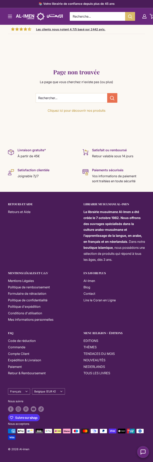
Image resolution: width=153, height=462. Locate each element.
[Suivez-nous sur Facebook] (11, 409)
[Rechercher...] (112, 98)
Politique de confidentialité (27, 300)
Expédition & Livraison (24, 360)
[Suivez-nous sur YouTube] (33, 409)
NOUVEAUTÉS (94, 360)
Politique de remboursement (29, 287)
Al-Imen (89, 281)
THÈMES (90, 347)
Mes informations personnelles (30, 320)
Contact (89, 294)
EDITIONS (90, 341)
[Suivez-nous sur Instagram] (18, 409)
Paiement (15, 367)
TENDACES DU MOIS (99, 354)
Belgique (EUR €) (45, 391)
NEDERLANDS (94, 367)
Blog (86, 287)
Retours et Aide (19, 212)
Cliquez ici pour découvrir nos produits (76, 111)
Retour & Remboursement (27, 373)
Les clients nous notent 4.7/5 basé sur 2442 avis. (70, 29)
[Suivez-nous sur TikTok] (41, 409)
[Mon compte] (144, 16)
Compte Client (18, 354)
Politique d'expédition (24, 307)
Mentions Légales (21, 281)
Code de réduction (22, 341)
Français (15, 391)
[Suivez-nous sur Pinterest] (26, 409)
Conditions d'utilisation (25, 313)
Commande (16, 347)
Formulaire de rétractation (27, 294)
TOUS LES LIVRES (96, 373)
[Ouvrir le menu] (10, 16)
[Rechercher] (130, 16)
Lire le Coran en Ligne (99, 300)
